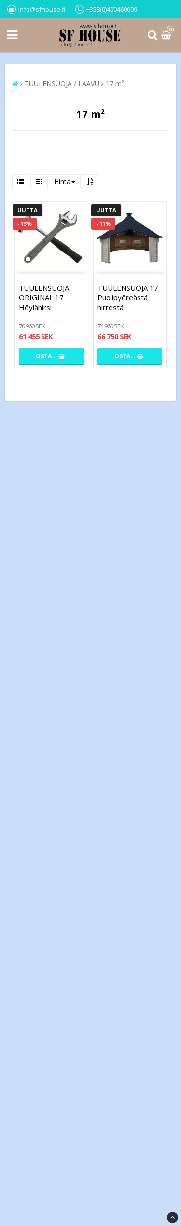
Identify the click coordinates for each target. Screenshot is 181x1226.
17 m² (115, 83)
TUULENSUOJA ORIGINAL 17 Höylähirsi (44, 297)
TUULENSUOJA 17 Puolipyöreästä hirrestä (127, 297)
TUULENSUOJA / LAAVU (62, 83)
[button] (167, 35)
